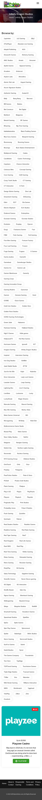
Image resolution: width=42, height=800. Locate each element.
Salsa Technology (10, 573)
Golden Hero (26, 306)
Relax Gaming (9, 557)
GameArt (23, 257)
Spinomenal (26, 628)
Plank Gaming (8, 486)
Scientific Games (9, 579)
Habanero (21, 322)
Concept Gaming (25, 169)
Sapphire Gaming (28, 573)
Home (11, 17)
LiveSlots (7, 393)
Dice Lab (28, 191)
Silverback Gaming (26, 595)
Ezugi (6, 229)
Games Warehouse (10, 273)
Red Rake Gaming (28, 530)
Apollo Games (8, 66)
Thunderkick (29, 655)
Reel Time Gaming (10, 552)
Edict (5, 202)
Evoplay (19, 224)
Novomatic (7, 453)
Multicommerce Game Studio (14, 426)
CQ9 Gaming (23, 175)
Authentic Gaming (10, 93)
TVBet (6, 677)
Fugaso (21, 251)
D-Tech (21, 186)
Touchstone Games (29, 666)
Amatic (21, 60)
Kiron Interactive (9, 377)
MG (27, 415)
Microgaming (8, 421)
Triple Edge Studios (10, 672)
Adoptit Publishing (10, 49)
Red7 (24, 535)
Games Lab (21, 268)
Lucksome (19, 393)
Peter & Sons (27, 475)
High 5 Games (9, 333)
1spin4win (7, 38)
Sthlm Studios (32, 633)
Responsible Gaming (20, 783)
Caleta (25, 153)
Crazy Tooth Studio (10, 180)
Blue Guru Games (10, 137)
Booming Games (23, 142)
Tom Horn (7, 661)
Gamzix (6, 295)
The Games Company (11, 655)
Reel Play (20, 546)
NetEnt (25, 437)
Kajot (22, 371)
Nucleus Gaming (22, 453)
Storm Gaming (9, 639)
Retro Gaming (8, 563)
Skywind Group (24, 601)
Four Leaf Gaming (10, 246)
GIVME (6, 300)
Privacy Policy (38, 783)
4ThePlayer (8, 44)
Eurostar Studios (27, 218)
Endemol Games (9, 213)
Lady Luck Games (27, 377)
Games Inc (7, 268)
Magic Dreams (23, 399)
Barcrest (29, 98)
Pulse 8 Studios (27, 508)
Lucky (31, 393)
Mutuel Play (8, 431)
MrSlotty (21, 421)
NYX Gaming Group (10, 459)
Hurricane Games (10, 344)
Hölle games (24, 333)
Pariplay (6, 470)
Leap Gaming (25, 382)
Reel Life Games (25, 541)
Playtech (18, 497)
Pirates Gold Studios (22, 481)
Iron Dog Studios (9, 360)
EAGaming (27, 197)
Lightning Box (8, 388)
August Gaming (26, 82)
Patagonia (18, 470)
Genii (34, 295)
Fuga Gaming (8, 251)
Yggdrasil (31, 688)
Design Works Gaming (11, 191)
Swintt (23, 644)
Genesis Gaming (20, 295)
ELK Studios (25, 208)
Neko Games (22, 431)
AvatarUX (25, 93)
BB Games (7, 104)
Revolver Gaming (25, 563)
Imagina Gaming (9, 350)
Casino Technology (24, 158)
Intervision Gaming (21, 355)
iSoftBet (24, 360)
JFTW (25, 366)
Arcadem (7, 71)
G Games (33, 251)
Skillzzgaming (8, 601)
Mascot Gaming (27, 404)
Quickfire (22, 513)
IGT (34, 344)
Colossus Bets (9, 169)
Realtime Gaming (10, 530)
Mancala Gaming (10, 404)
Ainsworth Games (10, 55)
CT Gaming (27, 180)
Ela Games (26, 202)
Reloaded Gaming (26, 557)
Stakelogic (17, 633)
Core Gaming (8, 175)
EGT (14, 202)
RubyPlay (7, 568)
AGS (23, 49)
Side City (23, 590)
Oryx (27, 464)
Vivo (15, 677)
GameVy (26, 273)
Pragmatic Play (9, 502)
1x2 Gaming (21, 38)
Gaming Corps (9, 279)
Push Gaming (8, 513)
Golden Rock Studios (11, 311)
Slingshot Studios (20, 606)
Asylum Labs (8, 77)
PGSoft (6, 481)
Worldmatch (18, 688)
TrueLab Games (28, 672)
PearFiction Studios (10, 475)
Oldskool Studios (29, 459)
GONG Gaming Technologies (14, 317)
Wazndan (26, 677)
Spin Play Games (10, 628)
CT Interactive (8, 186)
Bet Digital (22, 109)
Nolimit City (8, 448)
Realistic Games (29, 524)
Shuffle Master (9, 590)
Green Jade (8, 322)
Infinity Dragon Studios (29, 350)
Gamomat (24, 290)
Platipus (22, 486)
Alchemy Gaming (28, 55)
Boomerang (8, 142)
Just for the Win (9, 371)
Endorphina (25, 213)
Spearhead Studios (10, 617)
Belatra (19, 104)
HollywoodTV (8, 339)
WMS (6, 688)
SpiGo (6, 623)
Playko (19, 491)
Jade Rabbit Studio (10, 366)
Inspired (6, 355)
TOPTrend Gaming (10, 666)
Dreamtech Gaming (10, 197)
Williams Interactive (30, 683)
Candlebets (8, 158)
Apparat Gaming (25, 66)
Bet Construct (8, 109)
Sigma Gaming (9, 595)
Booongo (7, 148)
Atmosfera (22, 77)
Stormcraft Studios (26, 639)
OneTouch (7, 464)
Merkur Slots (26, 410)
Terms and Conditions (29, 783)
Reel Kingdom (8, 541)
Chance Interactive (22, 164)
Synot (21, 650)
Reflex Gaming (28, 552)
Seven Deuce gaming (28, 579)
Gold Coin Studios (10, 306)
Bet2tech (7, 115)
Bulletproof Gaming (10, 153)
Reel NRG (7, 546)
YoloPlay (7, 694)
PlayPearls (31, 491)
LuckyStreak (8, 399)
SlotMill (34, 606)
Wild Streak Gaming (10, 683)
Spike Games (18, 623)
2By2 (32, 38)
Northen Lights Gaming (25, 448)
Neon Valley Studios (10, 437)
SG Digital (7, 584)
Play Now (22, 761)
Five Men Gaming (10, 240)
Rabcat (19, 519)
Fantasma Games (20, 229)
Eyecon (30, 224)
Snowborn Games (28, 612)
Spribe (6, 633)
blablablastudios (9, 131)
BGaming (7, 126)
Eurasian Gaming (10, 218)
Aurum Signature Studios (12, 87)
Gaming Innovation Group (13, 284)
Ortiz (18, 464)
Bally (5, 98)
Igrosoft (24, 344)
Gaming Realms (9, 290)
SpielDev (26, 617)
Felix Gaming (17, 235)
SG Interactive (21, 584)
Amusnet (32, 60)
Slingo (6, 606)
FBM (5, 235)
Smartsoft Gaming (10, 612)
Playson (6, 497)
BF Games (24, 120)
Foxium (24, 246)
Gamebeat (7, 262)
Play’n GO (7, 491)
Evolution (7, 224)
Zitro (27, 694)
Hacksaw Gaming (10, 328)
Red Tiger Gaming (10, 535)
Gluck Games (19, 300)
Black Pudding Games (28, 131)
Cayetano (7, 164)
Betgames (19, 115)
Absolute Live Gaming (25, 44)
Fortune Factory (27, 240)
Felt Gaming (32, 235)
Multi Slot (33, 421)
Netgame (7, 442)
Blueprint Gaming (28, 137)
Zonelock (7, 699)
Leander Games (9, 382)
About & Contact (11, 783)
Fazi (33, 229)
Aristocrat (19, 71)
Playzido (30, 497)
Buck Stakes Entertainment (25, 148)
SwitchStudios (8, 650)
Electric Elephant (9, 208)
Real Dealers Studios (11, 524)
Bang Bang (17, 98)
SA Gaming (20, 568)
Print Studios (24, 502)
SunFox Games (9, 644)
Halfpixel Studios (27, 328)
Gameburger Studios (24, 262)
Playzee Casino (21, 743)
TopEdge (20, 661)
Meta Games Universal (11, 415)
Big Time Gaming (22, 126)
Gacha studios (9, 257)
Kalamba (33, 371)
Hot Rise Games (24, 339)
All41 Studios (8, 60)
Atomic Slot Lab (9, 82)
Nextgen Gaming (22, 442)
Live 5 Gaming (24, 388)
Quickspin (7, 519)
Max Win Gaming (10, 410)
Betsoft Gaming (9, 120)
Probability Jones (10, 508)
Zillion (18, 694)
